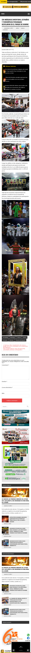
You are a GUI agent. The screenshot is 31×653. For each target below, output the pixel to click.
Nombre (4, 381)
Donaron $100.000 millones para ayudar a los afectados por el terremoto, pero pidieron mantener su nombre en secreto (15, 531)
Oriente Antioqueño (20, 340)
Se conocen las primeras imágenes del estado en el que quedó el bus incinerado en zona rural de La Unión (15, 500)
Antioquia (12, 337)
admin (17, 28)
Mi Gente (5, 340)
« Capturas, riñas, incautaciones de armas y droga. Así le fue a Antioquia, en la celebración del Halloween (15, 346)
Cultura (19, 337)
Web (3, 393)
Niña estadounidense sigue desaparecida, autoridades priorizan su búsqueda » (14, 349)
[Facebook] (28, 638)
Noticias (11, 340)
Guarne (24, 337)
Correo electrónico (7, 387)
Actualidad (5, 337)
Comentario (5, 365)
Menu (2, 14)
